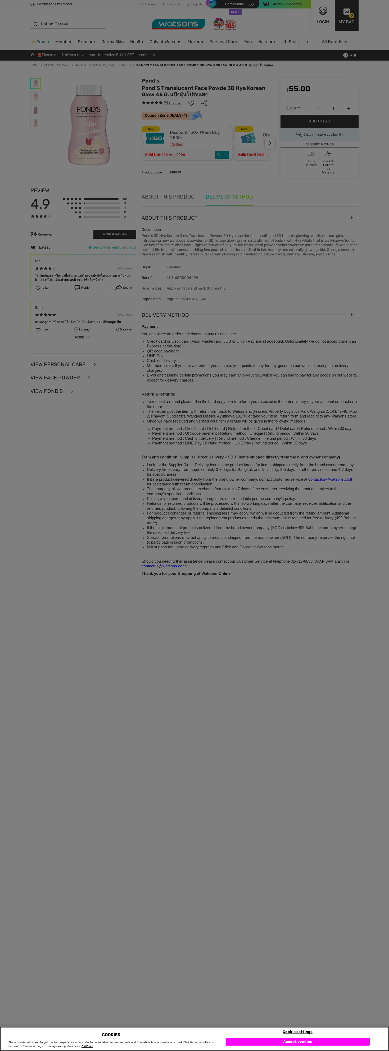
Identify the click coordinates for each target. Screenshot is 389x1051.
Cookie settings (298, 1031)
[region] (194, 1039)
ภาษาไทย (87, 1046)
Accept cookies (297, 1041)
